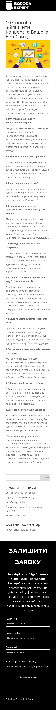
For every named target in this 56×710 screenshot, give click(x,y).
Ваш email (11, 647)
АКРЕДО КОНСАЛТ (15, 515)
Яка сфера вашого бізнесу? (22, 661)
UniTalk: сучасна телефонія (20, 492)
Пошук (45, 477)
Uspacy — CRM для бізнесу (20, 497)
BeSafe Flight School (16, 502)
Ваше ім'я (11, 619)
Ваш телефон (13, 633)
